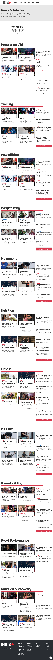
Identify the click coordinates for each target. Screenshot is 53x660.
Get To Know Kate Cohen (43, 119)
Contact (32, 2)
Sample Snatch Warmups (43, 275)
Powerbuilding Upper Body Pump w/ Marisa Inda (43, 500)
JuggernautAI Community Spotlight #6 (8, 515)
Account (37, 2)
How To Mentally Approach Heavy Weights (24, 138)
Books (37, 646)
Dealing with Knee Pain (26, 441)
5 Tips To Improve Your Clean (44, 232)
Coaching (15, 2)
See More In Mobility (44, 474)
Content (20, 2)
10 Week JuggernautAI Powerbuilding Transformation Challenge (26, 325)
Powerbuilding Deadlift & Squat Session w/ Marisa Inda (44, 510)
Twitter (46, 649)
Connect (47, 643)
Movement (4, 270)
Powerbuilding (4, 513)
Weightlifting (4, 219)
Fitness (3, 288)
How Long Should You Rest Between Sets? (43, 596)
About (28, 2)
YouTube (47, 646)
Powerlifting (4, 56)
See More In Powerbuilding (44, 531)
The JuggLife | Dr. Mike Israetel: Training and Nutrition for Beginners (42, 349)
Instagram (47, 645)
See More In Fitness (44, 419)
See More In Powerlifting (44, 198)
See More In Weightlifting (44, 249)
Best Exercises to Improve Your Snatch (7, 238)
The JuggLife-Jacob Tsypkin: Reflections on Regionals (44, 376)
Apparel (38, 645)
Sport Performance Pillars (43, 556)
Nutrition (21, 344)
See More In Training (44, 145)
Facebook (47, 647)
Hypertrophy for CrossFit (43, 410)
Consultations (21, 654)
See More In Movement (44, 301)
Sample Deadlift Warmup (43, 294)
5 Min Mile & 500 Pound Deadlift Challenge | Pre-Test (8, 383)
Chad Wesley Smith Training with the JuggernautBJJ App (44, 128)
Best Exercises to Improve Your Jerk (7, 221)
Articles (29, 643)
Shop (25, 2)
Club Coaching (21, 653)
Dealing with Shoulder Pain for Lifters (8, 461)
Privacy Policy (39, 647)
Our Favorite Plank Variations (7, 402)
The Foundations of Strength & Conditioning (8, 290)
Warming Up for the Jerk (26, 290)
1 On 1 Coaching (21, 651)
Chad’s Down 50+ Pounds (43, 339)
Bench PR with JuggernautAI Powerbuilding (24, 497)
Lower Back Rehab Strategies (25, 272)
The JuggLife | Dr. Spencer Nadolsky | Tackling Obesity (25, 347)
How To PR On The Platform (43, 88)
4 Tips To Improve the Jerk (43, 224)
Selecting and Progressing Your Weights (43, 52)
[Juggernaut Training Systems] (6, 2)
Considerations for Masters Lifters (7, 75)
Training (12, 24)
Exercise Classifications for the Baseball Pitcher (17, 26)
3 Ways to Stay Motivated (43, 110)
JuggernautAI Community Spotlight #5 (26, 515)
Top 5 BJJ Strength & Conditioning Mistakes (42, 138)
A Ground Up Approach (26, 402)
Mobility (21, 270)
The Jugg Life (30, 645)
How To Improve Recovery (43, 72)
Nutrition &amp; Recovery (40, 70)
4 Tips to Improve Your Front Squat (26, 238)
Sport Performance (39, 545)
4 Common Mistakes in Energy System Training (42, 398)
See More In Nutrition (44, 359)
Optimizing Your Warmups (6, 58)
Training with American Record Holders (42, 215)
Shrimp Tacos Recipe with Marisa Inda (7, 324)
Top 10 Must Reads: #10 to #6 (44, 386)
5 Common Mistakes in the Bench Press (26, 58)
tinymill (9, 648)
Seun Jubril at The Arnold (43, 80)
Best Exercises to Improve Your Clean (25, 221)
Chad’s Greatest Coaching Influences (7, 571)
